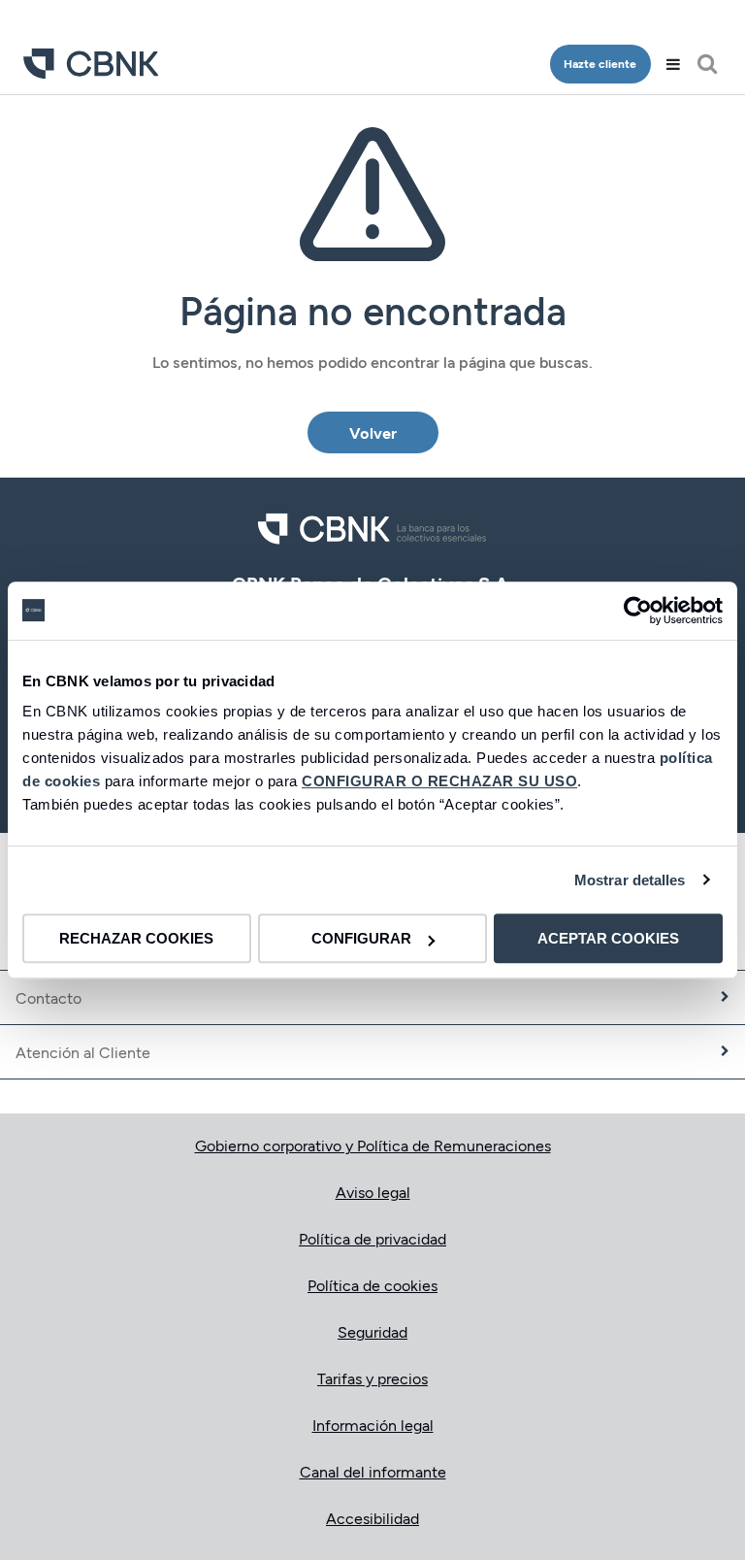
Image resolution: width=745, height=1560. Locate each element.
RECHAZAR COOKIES (136, 938)
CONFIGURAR (361, 938)
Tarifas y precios (372, 1378)
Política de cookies (372, 1285)
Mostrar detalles (630, 880)
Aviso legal (373, 1191)
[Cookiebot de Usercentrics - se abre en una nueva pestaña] (638, 610)
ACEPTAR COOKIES (608, 938)
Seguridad (372, 1331)
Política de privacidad (372, 1238)
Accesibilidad (372, 1518)
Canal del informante (373, 1471)
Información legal (373, 1424)
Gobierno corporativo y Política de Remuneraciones (373, 1145)
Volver (373, 432)
